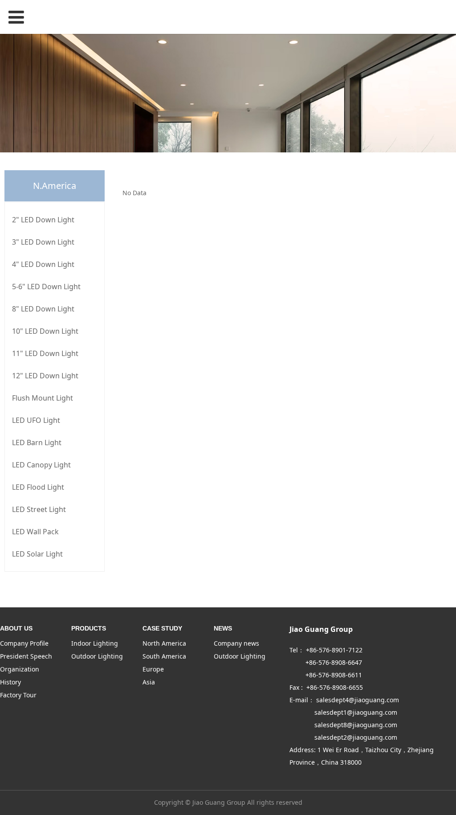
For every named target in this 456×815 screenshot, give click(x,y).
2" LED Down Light (43, 220)
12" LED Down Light (45, 376)
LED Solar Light (37, 554)
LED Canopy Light (41, 465)
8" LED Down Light (43, 309)
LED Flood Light (38, 487)
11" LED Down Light (45, 353)
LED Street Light (39, 509)
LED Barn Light (36, 442)
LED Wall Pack (35, 532)
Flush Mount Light (42, 398)
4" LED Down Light (43, 264)
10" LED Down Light (45, 331)
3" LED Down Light (43, 242)
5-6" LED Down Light (46, 286)
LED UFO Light (36, 420)
